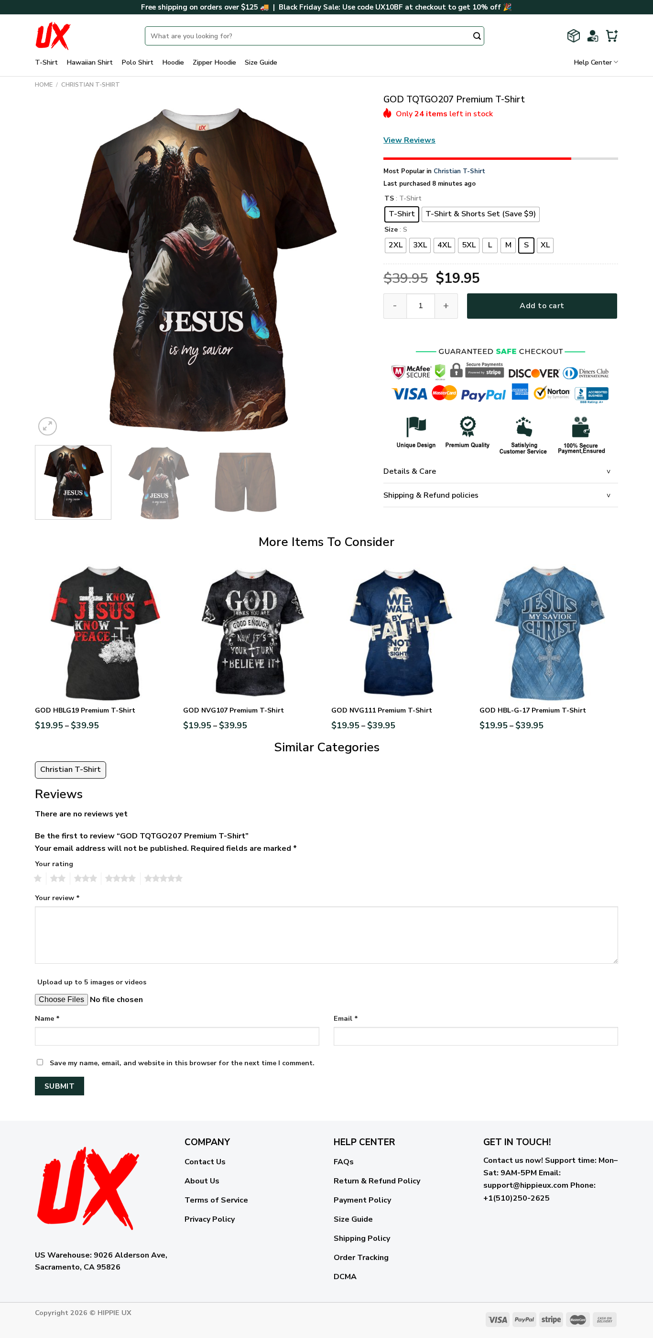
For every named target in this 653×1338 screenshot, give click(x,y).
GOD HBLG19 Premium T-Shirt (85, 710)
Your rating (54, 864)
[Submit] (477, 37)
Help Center (593, 62)
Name (47, 1018)
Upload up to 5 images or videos (91, 982)
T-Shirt (46, 62)
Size (391, 230)
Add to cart (542, 306)
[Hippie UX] (83, 35)
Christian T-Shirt (90, 84)
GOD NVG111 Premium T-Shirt (381, 710)
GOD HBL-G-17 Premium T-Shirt (532, 710)
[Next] (350, 270)
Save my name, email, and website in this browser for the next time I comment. (182, 1063)
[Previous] (53, 270)
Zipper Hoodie (214, 62)
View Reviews (409, 140)
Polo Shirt (137, 62)
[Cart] (612, 36)
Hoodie (173, 62)
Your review (57, 898)
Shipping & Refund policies (431, 495)
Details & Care (409, 471)
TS (389, 198)
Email (346, 1018)
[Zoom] (47, 426)
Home (44, 84)
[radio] (401, 214)
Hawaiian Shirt (89, 62)
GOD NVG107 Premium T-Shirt (233, 710)
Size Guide (261, 62)
